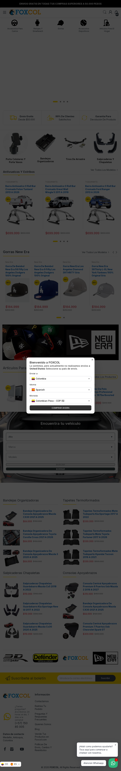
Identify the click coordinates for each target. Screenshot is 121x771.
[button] (10, 764)
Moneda (34, 395)
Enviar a (33, 373)
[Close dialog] (92, 359)
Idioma (33, 384)
